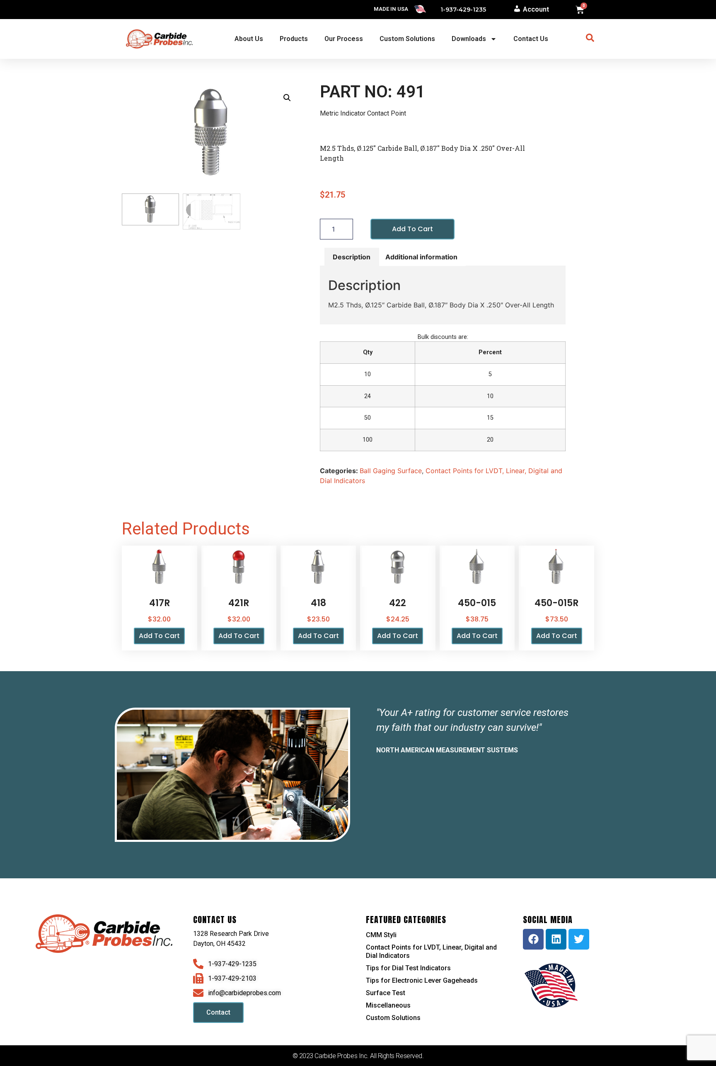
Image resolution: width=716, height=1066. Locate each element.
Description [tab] (351, 257)
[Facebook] (533, 939)
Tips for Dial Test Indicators (408, 968)
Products (294, 39)
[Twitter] (578, 939)
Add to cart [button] (159, 636)
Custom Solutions (407, 39)
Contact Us (530, 39)
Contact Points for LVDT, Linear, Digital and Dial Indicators (431, 951)
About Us (249, 39)
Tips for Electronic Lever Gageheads (422, 980)
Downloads (469, 39)
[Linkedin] (556, 939)
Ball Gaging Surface (391, 471)
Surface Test (385, 993)
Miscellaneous (388, 1005)
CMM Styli (381, 935)
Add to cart (412, 229)
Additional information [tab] (421, 257)
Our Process (343, 39)
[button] (287, 97)
